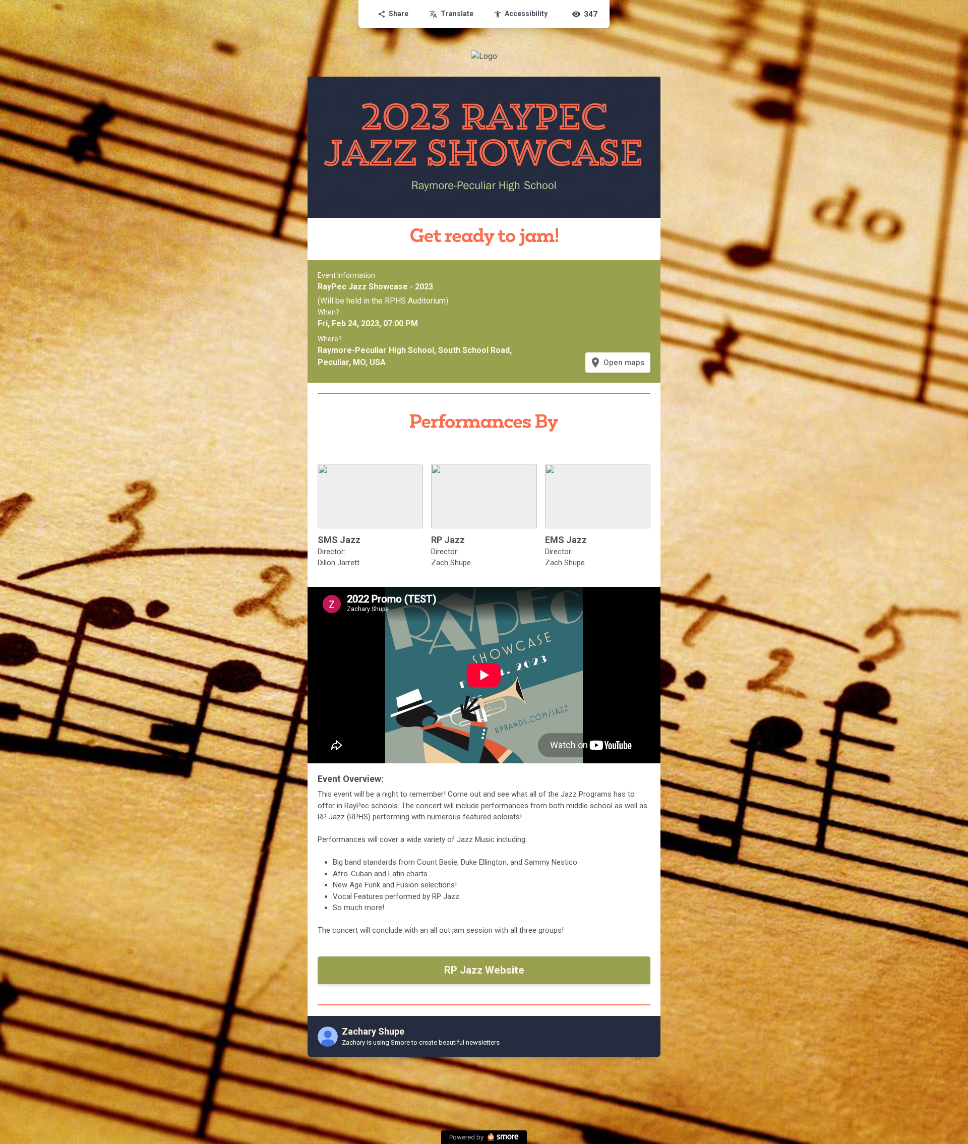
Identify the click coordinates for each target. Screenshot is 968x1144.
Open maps (616, 362)
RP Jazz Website (484, 970)
